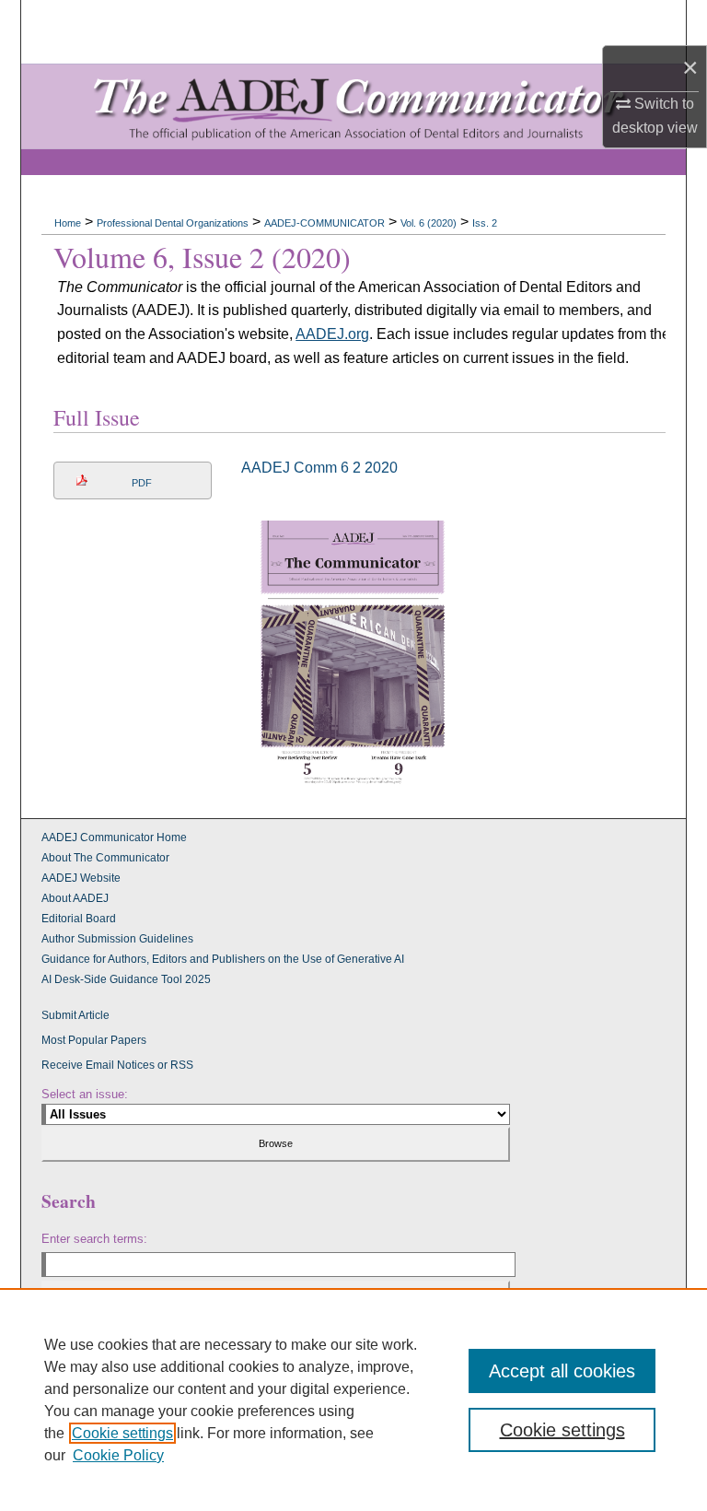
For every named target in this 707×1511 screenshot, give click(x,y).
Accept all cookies (562, 1371)
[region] (353, 1399)
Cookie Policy (118, 1455)
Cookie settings (122, 1433)
